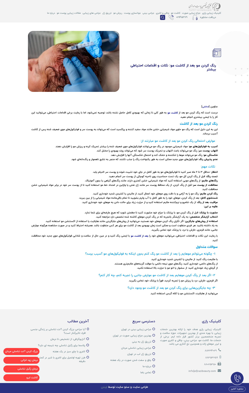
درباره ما (51, 13)
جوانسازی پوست (132, 13)
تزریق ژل (107, 13)
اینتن (104, 387)
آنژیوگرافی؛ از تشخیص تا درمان (67, 339)
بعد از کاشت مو (139, 236)
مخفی (205, 106)
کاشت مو (175, 13)
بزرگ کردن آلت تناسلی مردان (21, 351)
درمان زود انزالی (29, 360)
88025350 (210, 364)
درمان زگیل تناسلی (27, 369)
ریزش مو (117, 13)
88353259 (211, 358)
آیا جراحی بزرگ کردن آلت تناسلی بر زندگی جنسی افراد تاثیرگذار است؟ (58, 331)
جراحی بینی (148, 13)
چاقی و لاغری (162, 13)
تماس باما (145, 372)
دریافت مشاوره (208, 17)
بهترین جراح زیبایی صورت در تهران (132, 336)
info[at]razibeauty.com (202, 371)
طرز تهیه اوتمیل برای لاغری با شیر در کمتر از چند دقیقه (58, 359)
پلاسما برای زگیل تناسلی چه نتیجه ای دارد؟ (61, 345)
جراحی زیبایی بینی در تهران (136, 329)
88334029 (211, 351)
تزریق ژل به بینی (141, 342)
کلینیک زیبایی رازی (211, 13)
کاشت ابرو (32, 377)
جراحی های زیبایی (91, 13)
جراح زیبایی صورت (191, 13)
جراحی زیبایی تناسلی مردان (136, 348)
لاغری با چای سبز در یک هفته (69, 351)
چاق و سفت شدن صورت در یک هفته (130, 360)
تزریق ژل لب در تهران (139, 354)
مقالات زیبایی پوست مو (69, 13)
